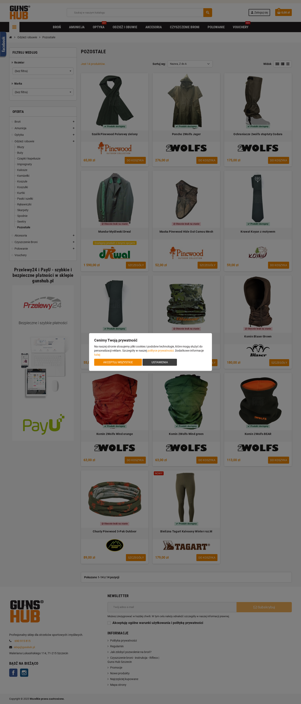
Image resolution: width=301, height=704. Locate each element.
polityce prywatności (160, 350)
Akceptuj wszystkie (118, 362)
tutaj (97, 354)
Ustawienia (160, 362)
